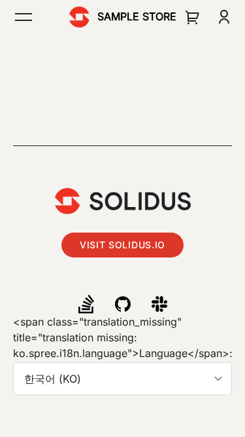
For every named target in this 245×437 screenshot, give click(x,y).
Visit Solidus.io (122, 244)
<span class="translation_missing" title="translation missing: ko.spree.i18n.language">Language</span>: (122, 337)
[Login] (224, 17)
